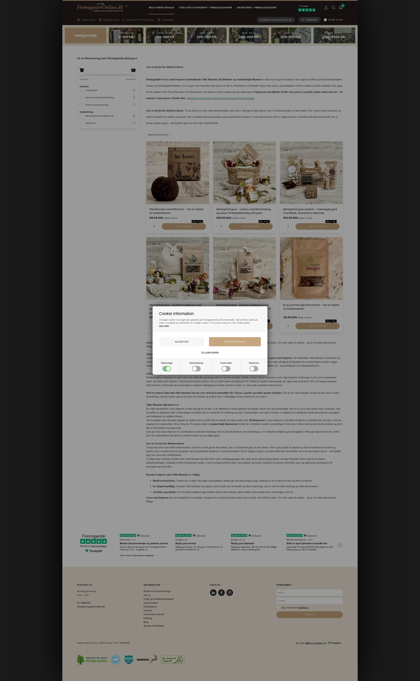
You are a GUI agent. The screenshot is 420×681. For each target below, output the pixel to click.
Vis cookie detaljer (210, 352)
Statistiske (254, 363)
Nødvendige (166, 363)
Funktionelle (226, 363)
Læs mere (164, 326)
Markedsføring (196, 363)
